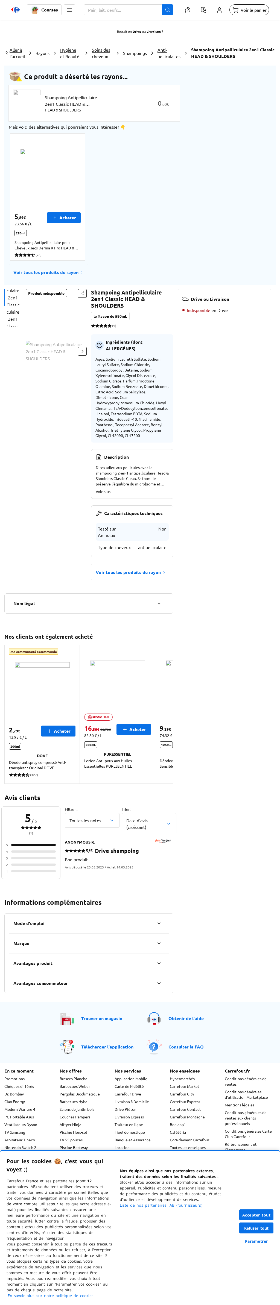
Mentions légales (239, 1104)
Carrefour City (182, 1093)
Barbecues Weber (75, 1086)
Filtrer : (71, 809)
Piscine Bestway (74, 1147)
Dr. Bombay (14, 1093)
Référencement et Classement (241, 1147)
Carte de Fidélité (129, 1086)
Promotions (14, 1078)
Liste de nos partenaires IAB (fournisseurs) (161, 1205)
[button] (69, 9)
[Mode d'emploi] (158, 923)
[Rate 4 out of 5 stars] (105, 325)
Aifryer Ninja (70, 1124)
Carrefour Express (185, 1101)
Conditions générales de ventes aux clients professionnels (246, 1118)
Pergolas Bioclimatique (80, 1093)
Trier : (126, 809)
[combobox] (128, 9)
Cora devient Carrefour (189, 1139)
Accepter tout (256, 1215)
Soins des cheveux (101, 53)
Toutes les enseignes (188, 1147)
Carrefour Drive (128, 1093)
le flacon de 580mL (110, 316)
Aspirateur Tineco (19, 1139)
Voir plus (103, 491)
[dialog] (140, 1228)
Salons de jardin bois (77, 1109)
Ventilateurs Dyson (20, 1124)
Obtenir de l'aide (186, 1018)
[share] (82, 293)
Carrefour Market (184, 1086)
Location (122, 1147)
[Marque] (158, 943)
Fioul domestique (130, 1132)
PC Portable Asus (19, 1116)
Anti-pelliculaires (169, 53)
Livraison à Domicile (132, 1101)
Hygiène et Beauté (69, 53)
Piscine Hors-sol (73, 1132)
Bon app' (177, 1124)
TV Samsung (14, 1132)
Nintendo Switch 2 (20, 1147)
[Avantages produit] (158, 963)
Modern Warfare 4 (19, 1109)
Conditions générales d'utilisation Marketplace (246, 1094)
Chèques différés (19, 1086)
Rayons (42, 53)
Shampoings (135, 53)
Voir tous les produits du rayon (45, 272)
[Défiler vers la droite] (82, 351)
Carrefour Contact (185, 1109)
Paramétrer (256, 1241)
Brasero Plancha (73, 1078)
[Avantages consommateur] (158, 983)
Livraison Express (129, 1116)
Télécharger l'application (107, 1047)
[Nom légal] (158, 603)
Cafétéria (178, 1132)
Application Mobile (131, 1078)
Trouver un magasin (101, 1018)
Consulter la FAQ (186, 1047)
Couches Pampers (75, 1116)
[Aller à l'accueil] (15, 9)
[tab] (12, 297)
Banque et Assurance (133, 1139)
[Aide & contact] (187, 9)
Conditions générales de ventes (246, 1081)
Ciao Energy (14, 1101)
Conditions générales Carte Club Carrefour (248, 1134)
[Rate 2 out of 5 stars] (97, 325)
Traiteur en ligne (129, 1124)
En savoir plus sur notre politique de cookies (51, 1295)
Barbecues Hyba (73, 1101)
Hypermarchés (182, 1078)
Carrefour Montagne (187, 1116)
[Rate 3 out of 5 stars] (101, 325)
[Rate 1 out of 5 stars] (93, 325)
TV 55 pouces (71, 1139)
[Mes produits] (203, 9)
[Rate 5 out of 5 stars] (109, 325)
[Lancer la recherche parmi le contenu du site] (167, 10)
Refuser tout (256, 1228)
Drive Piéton (125, 1109)
